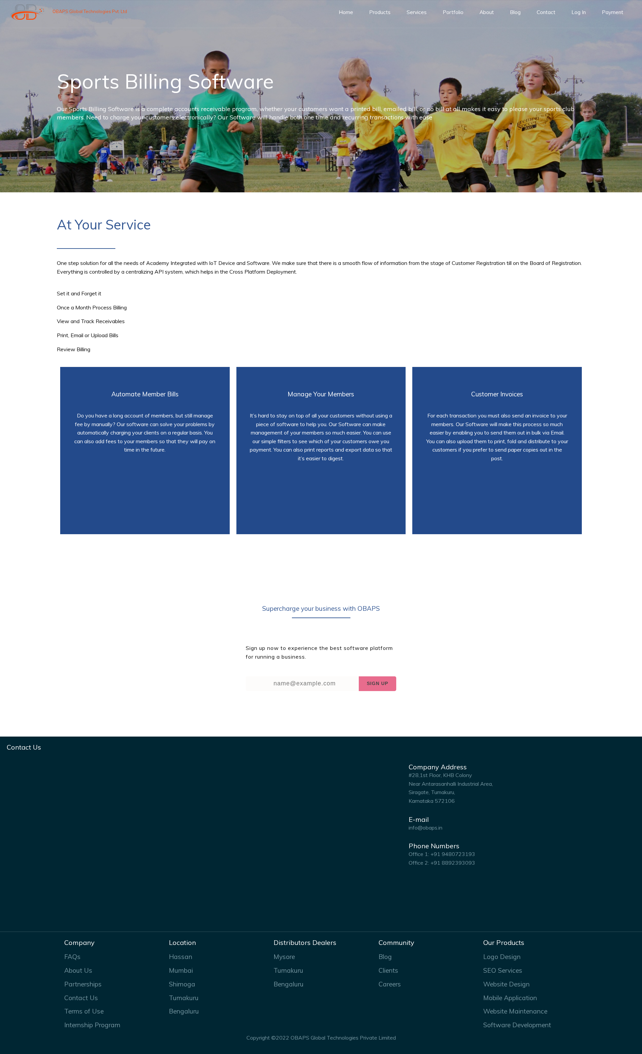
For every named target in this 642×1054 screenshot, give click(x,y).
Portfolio (453, 12)
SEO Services (502, 970)
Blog (515, 12)
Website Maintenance (515, 1011)
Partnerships (83, 984)
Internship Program (92, 1025)
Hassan (180, 957)
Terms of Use (84, 1011)
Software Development (517, 1025)
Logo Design (502, 957)
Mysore (284, 957)
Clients (388, 970)
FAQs (72, 957)
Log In (578, 12)
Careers (390, 984)
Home (346, 12)
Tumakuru (184, 998)
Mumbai (181, 970)
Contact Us (81, 998)
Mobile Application (510, 998)
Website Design (506, 984)
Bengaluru (184, 1011)
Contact (546, 12)
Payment (612, 12)
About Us (78, 970)
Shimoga (182, 984)
